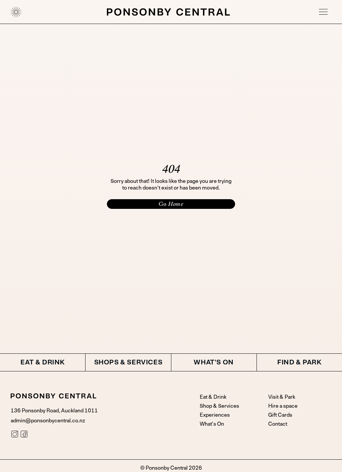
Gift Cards (280, 415)
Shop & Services (219, 406)
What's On (212, 424)
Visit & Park (281, 397)
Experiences (215, 415)
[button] (323, 12)
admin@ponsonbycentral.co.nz (48, 420)
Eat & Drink (213, 397)
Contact (277, 424)
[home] (16, 12)
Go (171, 204)
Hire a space (283, 406)
